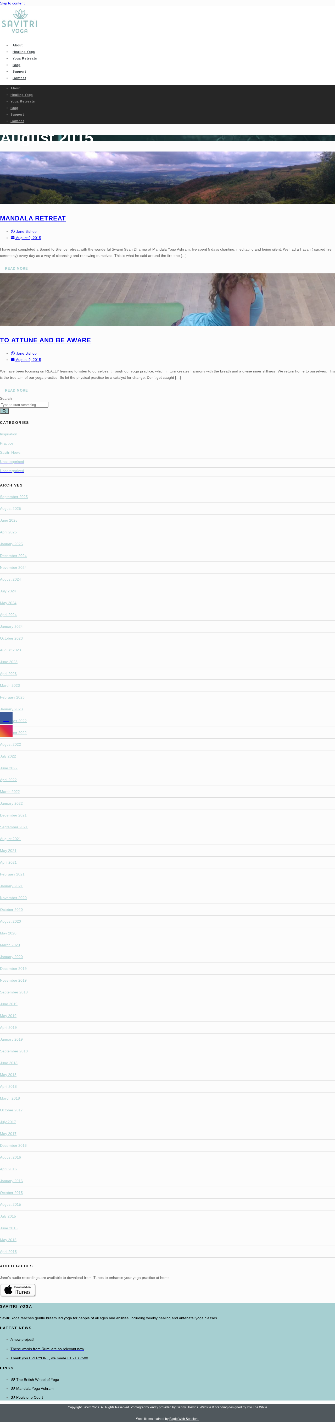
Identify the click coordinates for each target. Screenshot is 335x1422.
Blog (16, 65)
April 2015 (8, 1252)
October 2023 (11, 638)
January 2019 (11, 1039)
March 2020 (10, 945)
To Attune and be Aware (45, 340)
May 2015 (8, 1240)
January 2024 (11, 626)
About (18, 45)
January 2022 (11, 803)
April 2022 (8, 780)
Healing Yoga (24, 52)
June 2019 (9, 1004)
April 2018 (8, 1086)
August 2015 (10, 1204)
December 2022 (13, 721)
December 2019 (13, 968)
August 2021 (10, 839)
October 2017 (11, 1110)
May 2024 (8, 603)
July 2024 (8, 591)
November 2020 (13, 898)
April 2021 (8, 862)
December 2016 (13, 1145)
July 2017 (8, 1122)
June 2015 (9, 1228)
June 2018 (9, 1063)
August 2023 (10, 650)
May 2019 (8, 1016)
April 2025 (8, 532)
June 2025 (9, 520)
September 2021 (14, 827)
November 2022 (13, 733)
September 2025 (14, 497)
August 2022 (10, 744)
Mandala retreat (33, 218)
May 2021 (8, 850)
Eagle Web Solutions (184, 1419)
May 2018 (8, 1075)
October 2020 (11, 909)
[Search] (4, 411)
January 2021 (11, 886)
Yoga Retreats (25, 58)
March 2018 (10, 1098)
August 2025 (10, 508)
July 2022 (8, 756)
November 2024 (13, 567)
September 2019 (14, 992)
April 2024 (8, 615)
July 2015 (8, 1216)
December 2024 (13, 556)
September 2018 (14, 1051)
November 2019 (13, 980)
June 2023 (9, 662)
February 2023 (12, 697)
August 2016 (10, 1157)
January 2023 (11, 709)
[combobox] (24, 405)
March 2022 (10, 792)
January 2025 (11, 544)
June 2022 (9, 768)
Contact (19, 78)
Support (19, 71)
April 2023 (8, 674)
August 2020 (10, 921)
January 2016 (11, 1181)
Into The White (257, 1407)
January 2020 (11, 957)
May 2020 (8, 933)
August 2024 (10, 579)
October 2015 (11, 1193)
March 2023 (10, 685)
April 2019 (8, 1027)
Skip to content (12, 3)
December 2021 (13, 815)
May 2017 (8, 1134)
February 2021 (12, 874)
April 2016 (8, 1169)
